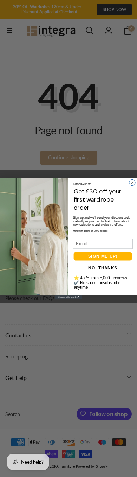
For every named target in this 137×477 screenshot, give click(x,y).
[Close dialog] (132, 182)
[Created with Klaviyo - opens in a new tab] (68, 297)
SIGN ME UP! (103, 256)
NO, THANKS (102, 268)
